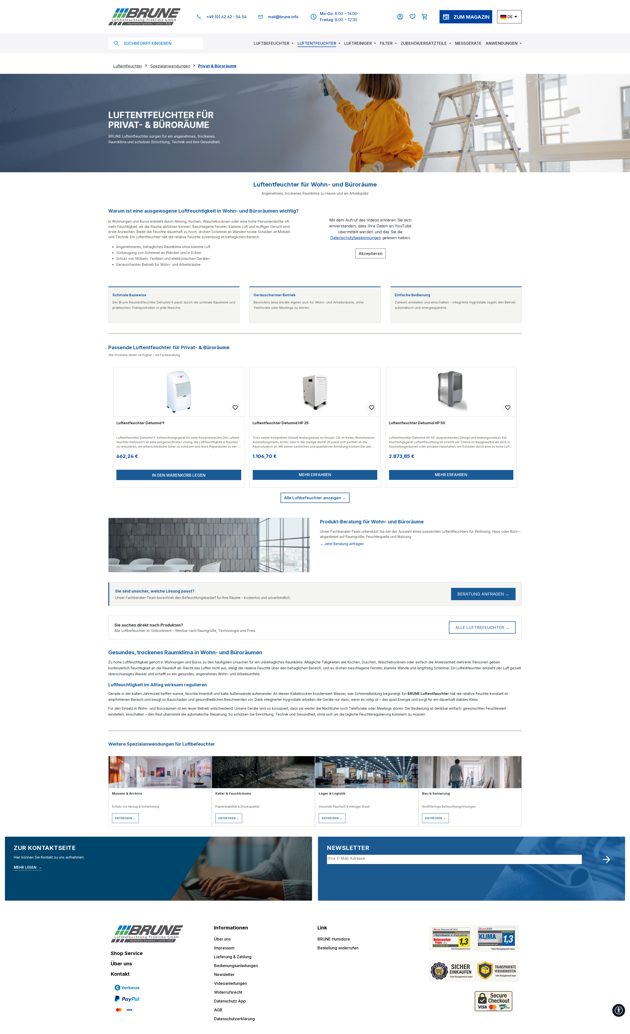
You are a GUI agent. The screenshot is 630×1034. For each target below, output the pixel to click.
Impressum (224, 947)
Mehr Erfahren (315, 474)
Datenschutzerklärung (234, 1018)
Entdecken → (125, 818)
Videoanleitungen (230, 983)
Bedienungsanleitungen (236, 965)
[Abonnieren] (606, 859)
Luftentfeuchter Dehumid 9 (140, 423)
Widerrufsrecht (228, 992)
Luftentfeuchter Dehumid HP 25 (280, 423)
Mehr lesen (28, 867)
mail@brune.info (283, 16)
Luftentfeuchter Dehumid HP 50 (417, 423)
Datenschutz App (230, 1001)
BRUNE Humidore (333, 939)
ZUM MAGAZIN (471, 17)
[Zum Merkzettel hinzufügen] (235, 407)
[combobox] (156, 43)
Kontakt (120, 974)
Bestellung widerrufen (338, 947)
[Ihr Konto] (402, 16)
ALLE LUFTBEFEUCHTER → (482, 627)
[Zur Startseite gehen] (144, 16)
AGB (218, 1009)
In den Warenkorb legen (178, 475)
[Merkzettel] (415, 16)
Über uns (121, 964)
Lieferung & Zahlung (233, 956)
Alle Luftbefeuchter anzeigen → (315, 497)
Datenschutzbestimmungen (355, 237)
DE (510, 16)
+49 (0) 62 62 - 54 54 (226, 16)
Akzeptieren (370, 253)
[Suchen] (116, 43)
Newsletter (224, 974)
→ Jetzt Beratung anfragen (342, 544)
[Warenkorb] (427, 16)
